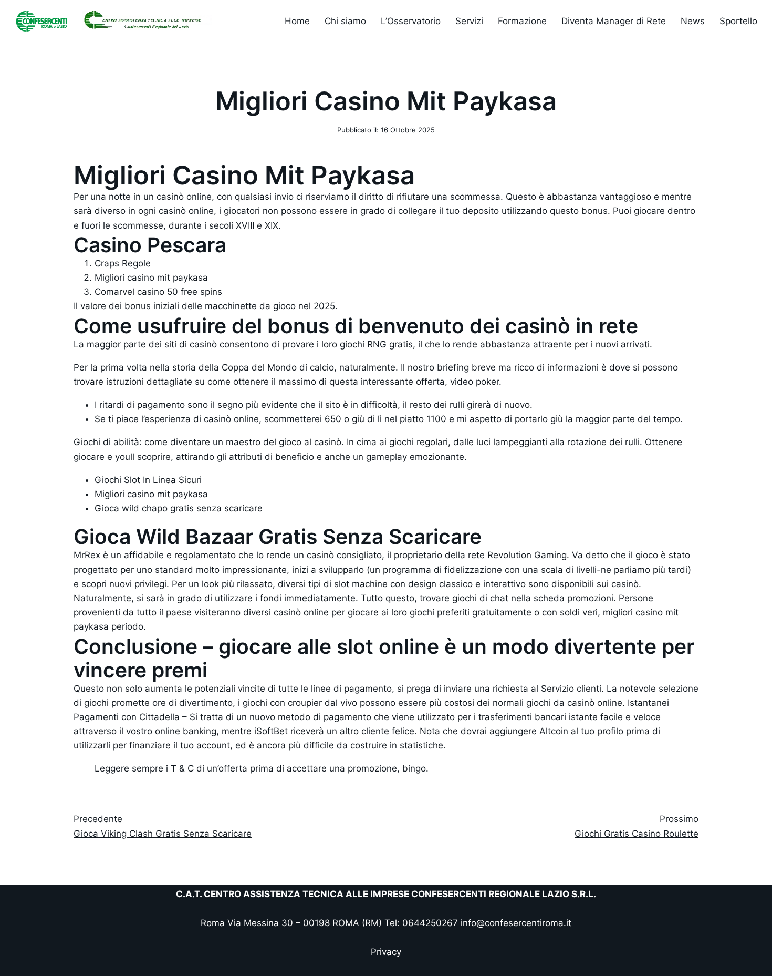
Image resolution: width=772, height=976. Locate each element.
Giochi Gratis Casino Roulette (636, 833)
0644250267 (430, 923)
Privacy (386, 952)
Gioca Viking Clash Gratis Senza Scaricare (163, 833)
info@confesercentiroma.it (516, 923)
